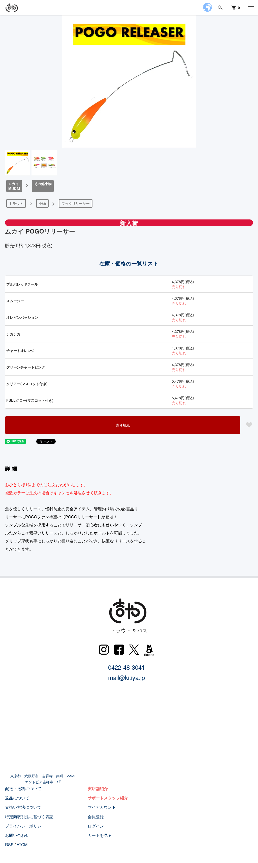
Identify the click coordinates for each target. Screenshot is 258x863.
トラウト (16, 203)
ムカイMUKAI (14, 186)
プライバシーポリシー (25, 826)
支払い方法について (23, 807)
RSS (9, 844)
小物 (42, 203)
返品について (17, 798)
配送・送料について (23, 788)
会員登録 (96, 817)
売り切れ (123, 425)
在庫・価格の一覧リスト (129, 263)
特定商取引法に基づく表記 (29, 817)
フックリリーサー (75, 203)
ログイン (96, 826)
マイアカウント (102, 807)
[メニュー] (250, 7)
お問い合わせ (17, 835)
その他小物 (43, 183)
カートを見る (100, 835)
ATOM (22, 844)
